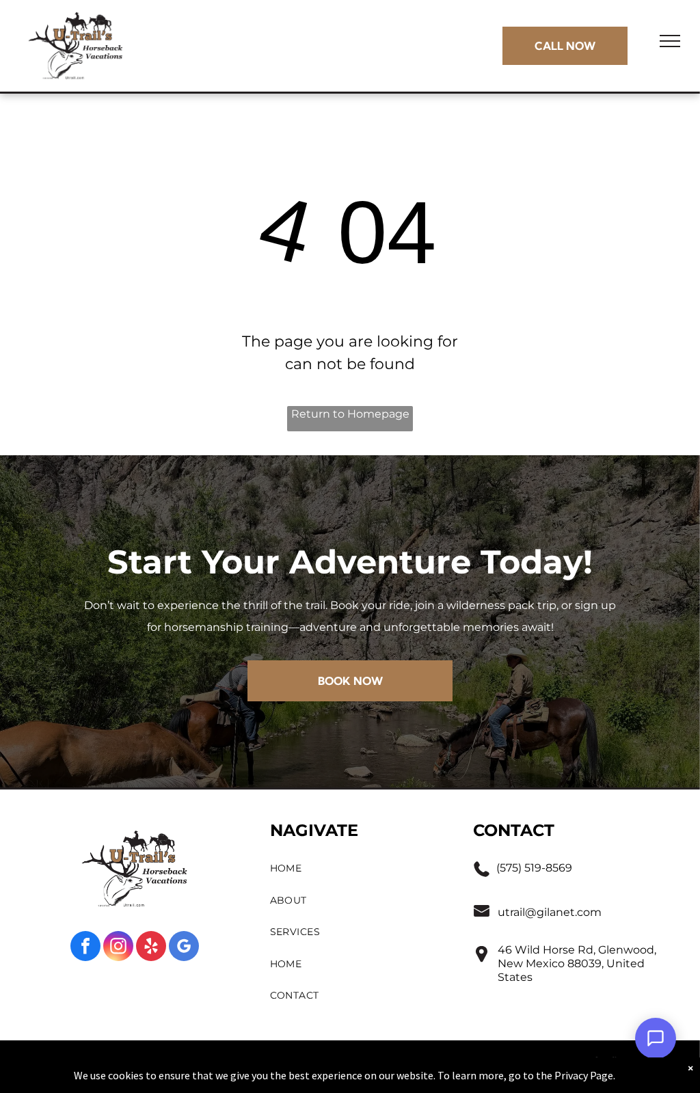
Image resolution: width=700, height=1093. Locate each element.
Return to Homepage (350, 413)
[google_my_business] (184, 947)
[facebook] (85, 947)
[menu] (670, 41)
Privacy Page (583, 1075)
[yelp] (151, 947)
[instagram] (118, 947)
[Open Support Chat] (655, 1038)
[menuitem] (359, 868)
